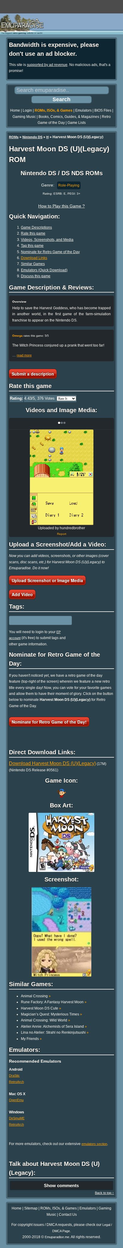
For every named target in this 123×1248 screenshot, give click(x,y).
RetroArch (16, 1082)
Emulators (83, 110)
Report (61, 533)
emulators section (94, 1144)
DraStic (14, 1075)
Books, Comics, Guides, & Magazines (69, 117)
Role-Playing (68, 185)
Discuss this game (35, 276)
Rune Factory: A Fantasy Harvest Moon (54, 1002)
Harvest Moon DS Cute (41, 1008)
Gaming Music (24, 117)
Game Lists (76, 123)
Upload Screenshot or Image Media (47, 580)
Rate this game (33, 233)
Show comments (61, 1185)
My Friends (31, 1039)
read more (24, 355)
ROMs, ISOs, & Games (54, 110)
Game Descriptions (36, 227)
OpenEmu (16, 1100)
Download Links (34, 258)
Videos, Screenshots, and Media (47, 240)
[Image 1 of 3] (61, 477)
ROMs (14, 137)
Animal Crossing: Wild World (45, 1020)
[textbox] (35, 620)
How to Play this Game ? (61, 206)
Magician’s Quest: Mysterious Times (51, 1014)
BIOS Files (102, 110)
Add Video (22, 594)
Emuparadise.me (57, 1237)
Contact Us (68, 1214)
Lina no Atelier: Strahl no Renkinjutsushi (55, 1032)
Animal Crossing (36, 996)
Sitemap (31, 1208)
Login (27, 110)
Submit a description (33, 374)
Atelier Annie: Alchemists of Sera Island (54, 1026)
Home (15, 110)
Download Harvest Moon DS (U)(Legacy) (52, 763)
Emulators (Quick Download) (44, 270)
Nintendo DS (32, 137)
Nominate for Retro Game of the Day (50, 252)
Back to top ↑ (104, 1193)
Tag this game (32, 246)
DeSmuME (16, 1118)
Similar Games (33, 264)
